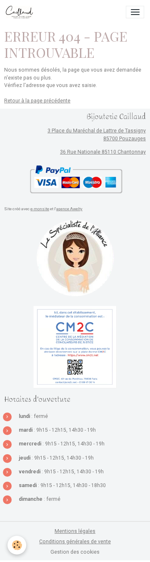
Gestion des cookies (75, 552)
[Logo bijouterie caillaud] (75, 258)
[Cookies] (17, 545)
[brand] (21, 12)
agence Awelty (69, 208)
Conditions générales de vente (75, 542)
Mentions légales (75, 531)
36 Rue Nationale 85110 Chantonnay (103, 152)
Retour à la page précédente (37, 101)
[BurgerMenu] (135, 12)
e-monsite (39, 208)
